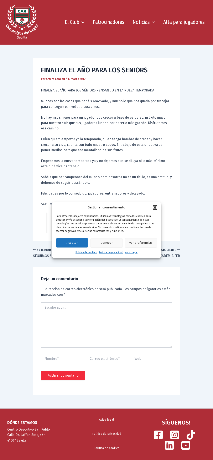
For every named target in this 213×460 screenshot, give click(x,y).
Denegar (106, 243)
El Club (72, 22)
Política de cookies (86, 252)
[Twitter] (169, 445)
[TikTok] (191, 435)
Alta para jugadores (184, 22)
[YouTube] (185, 445)
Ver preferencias (140, 243)
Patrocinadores (108, 22)
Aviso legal (131, 252)
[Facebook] (158, 435)
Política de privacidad (111, 252)
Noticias (141, 22)
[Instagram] (174, 435)
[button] (155, 208)
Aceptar (72, 243)
